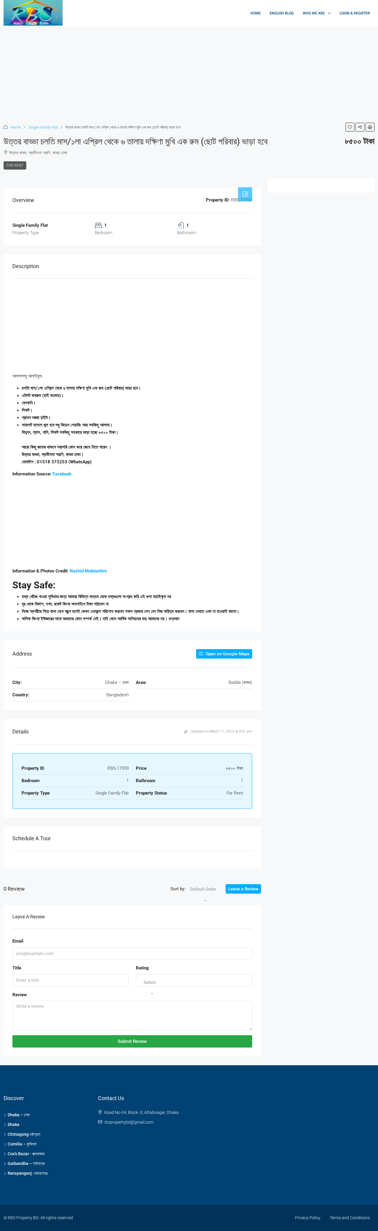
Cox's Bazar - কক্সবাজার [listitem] (26, 1153)
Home (255, 13)
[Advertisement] (177, 70)
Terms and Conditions (350, 1217)
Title (16, 968)
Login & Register (355, 13)
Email (17, 941)
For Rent (14, 165)
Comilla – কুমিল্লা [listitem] (22, 1144)
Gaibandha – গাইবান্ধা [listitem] (26, 1163)
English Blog (282, 13)
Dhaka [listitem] (13, 1124)
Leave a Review (243, 889)
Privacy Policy (307, 1217)
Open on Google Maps (227, 653)
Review (19, 994)
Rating (142, 968)
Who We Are (314, 13)
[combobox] (203, 895)
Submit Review (132, 1041)
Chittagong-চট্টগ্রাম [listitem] (24, 1134)
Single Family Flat (43, 127)
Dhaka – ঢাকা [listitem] (19, 1114)
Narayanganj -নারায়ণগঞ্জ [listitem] (28, 1173)
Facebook (62, 474)
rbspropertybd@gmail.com (128, 1122)
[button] (350, 127)
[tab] (245, 194)
